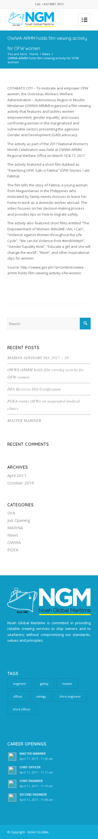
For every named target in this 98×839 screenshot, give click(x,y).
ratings (41, 696)
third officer (21, 709)
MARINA (15, 527)
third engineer (70, 696)
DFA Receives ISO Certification (34, 389)
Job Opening (18, 520)
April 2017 (16, 475)
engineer (19, 684)
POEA (12, 549)
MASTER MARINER (24, 420)
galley (44, 684)
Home (33, 54)
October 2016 (20, 483)
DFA (11, 513)
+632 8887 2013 (52, 4)
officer (18, 696)
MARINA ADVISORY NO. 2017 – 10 (38, 357)
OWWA (14, 542)
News (46, 54)
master (67, 684)
